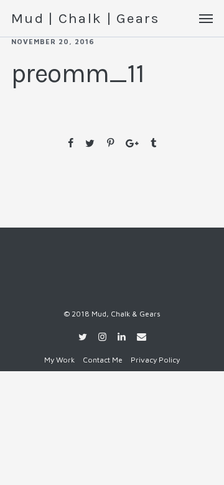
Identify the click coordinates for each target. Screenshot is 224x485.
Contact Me (103, 359)
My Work (59, 359)
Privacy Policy (155, 359)
